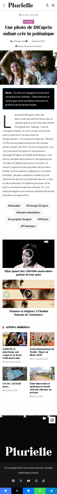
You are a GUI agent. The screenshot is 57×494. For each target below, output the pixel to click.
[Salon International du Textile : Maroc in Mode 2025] (42, 339)
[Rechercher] (53, 6)
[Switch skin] (47, 6)
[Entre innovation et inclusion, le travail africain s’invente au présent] (42, 374)
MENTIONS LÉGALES (28, 473)
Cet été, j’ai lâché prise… (12, 385)
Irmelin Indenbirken (29, 212)
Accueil (24, 15)
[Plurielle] (20, 5)
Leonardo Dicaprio (21, 219)
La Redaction (19, 41)
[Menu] (4, 6)
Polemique (29, 226)
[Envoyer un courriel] (26, 41)
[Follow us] (52, 419)
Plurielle (49, 468)
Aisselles (15, 205)
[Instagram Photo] (12, 427)
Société (34, 15)
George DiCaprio (38, 205)
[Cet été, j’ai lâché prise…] (15, 374)
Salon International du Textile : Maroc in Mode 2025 (42, 352)
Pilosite (44, 219)
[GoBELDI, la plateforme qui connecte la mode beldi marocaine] (15, 339)
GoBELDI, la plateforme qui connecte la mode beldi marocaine (12, 353)
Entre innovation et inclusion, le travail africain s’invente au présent (41, 388)
